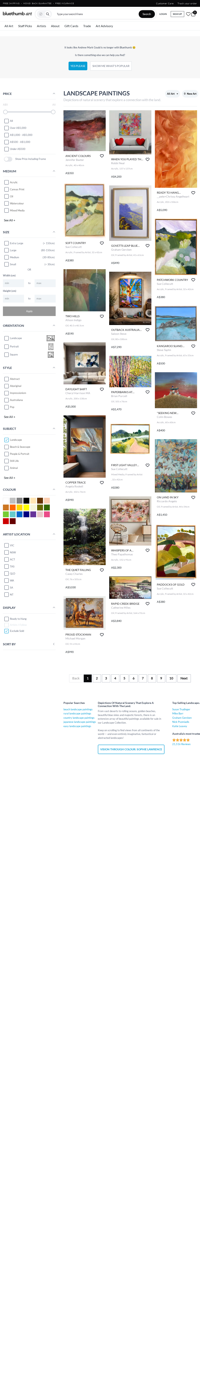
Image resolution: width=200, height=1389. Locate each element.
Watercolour (17, 203)
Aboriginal (15, 385)
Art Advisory (104, 26)
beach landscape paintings (78, 709)
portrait (14, 346)
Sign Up (177, 13)
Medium (14, 257)
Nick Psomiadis (180, 721)
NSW (13, 552)
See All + (9, 220)
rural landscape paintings (77, 713)
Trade (87, 26)
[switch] (8, 159)
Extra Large (16, 243)
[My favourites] (188, 14)
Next (184, 678)
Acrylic (14, 182)
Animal (14, 467)
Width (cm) (9, 275)
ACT (12, 559)
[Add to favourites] (102, 156)
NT (11, 594)
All (11, 120)
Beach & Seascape (20, 446)
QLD (12, 573)
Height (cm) (9, 290)
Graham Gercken (182, 717)
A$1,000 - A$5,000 (21, 134)
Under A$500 (17, 148)
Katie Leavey (179, 726)
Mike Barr (177, 713)
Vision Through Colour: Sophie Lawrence (131, 749)
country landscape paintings (79, 717)
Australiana (16, 400)
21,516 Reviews (181, 744)
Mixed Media (17, 210)
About (55, 26)
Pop (12, 407)
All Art (8, 26)
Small (13, 264)
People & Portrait (19, 453)
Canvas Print (17, 189)
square (14, 354)
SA (11, 587)
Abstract (15, 378)
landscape (16, 338)
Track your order (187, 3)
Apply (29, 311)
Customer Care (165, 3)
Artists (41, 26)
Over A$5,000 (18, 127)
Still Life (14, 460)
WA (12, 580)
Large (13, 250)
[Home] (17, 13)
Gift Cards (71, 26)
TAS (12, 566)
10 (171, 678)
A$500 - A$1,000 (20, 141)
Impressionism (18, 392)
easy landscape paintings (77, 726)
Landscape (16, 439)
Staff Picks (25, 26)
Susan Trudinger (181, 709)
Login (163, 13)
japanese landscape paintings (79, 721)
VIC (12, 545)
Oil (11, 196)
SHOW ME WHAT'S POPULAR (110, 66)
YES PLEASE (78, 66)
